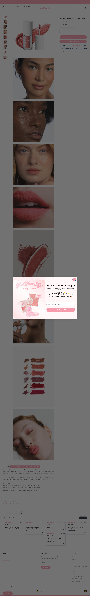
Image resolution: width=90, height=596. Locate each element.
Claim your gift (61, 310)
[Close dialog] (74, 279)
